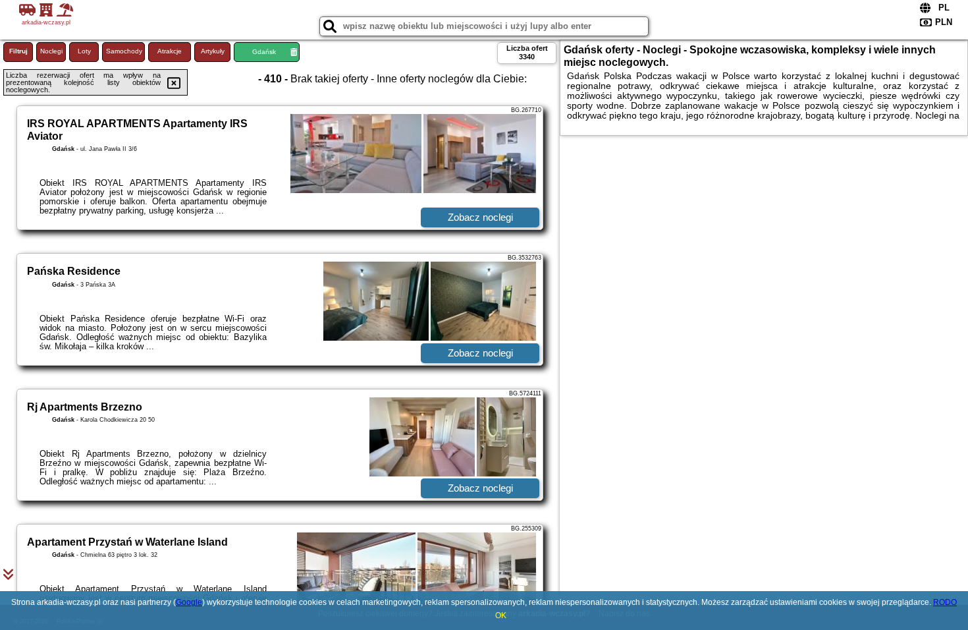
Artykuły (213, 51)
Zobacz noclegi (480, 217)
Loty (84, 51)
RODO (945, 602)
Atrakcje (169, 51)
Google (189, 602)
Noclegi (51, 51)
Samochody (124, 51)
